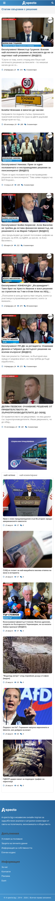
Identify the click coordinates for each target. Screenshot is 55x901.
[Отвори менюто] (4, 3)
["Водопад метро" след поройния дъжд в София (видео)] (27, 654)
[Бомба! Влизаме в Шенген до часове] (27, 92)
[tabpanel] (27, 635)
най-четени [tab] (9, 475)
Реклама (6, 876)
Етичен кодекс (9, 852)
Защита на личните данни (14, 843)
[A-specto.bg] (29, 3)
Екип (4, 880)
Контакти (6, 871)
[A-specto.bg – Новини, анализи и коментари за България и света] (9, 811)
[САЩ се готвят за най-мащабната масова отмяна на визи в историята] (27, 549)
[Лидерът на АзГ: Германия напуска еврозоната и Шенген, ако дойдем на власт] (27, 706)
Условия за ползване (12, 838)
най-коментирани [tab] (28, 475)
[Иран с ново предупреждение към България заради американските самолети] (27, 497)
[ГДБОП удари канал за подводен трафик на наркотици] (27, 758)
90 (31, 306)
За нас (5, 867)
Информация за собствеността (17, 848)
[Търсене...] (52, 3)
